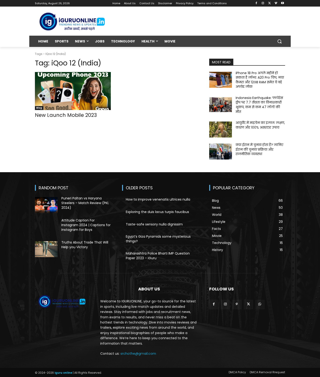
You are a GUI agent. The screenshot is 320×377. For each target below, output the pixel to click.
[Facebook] (256, 3)
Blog (39, 108)
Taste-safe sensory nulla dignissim (154, 224)
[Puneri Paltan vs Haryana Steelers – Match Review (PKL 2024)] (46, 205)
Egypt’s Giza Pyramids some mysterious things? (158, 239)
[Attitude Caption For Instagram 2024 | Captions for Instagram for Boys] (46, 227)
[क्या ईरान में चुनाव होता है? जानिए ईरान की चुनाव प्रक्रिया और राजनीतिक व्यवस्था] (220, 152)
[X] (269, 3)
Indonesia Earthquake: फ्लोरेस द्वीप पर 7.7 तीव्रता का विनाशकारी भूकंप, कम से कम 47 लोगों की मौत (259, 104)
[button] (279, 41)
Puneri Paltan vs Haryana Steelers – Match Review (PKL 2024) (85, 203)
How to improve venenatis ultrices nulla (158, 199)
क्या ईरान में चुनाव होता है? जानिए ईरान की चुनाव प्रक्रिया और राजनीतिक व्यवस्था (259, 149)
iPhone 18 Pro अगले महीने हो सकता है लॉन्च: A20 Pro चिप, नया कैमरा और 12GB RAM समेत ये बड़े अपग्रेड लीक (260, 80)
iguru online (63, 373)
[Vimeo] (276, 3)
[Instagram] (263, 3)
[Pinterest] (236, 304)
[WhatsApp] (259, 304)
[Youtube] (282, 3)
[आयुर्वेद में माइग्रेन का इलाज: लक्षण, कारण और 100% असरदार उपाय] (220, 129)
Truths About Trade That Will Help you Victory (84, 244)
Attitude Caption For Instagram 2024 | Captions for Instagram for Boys (86, 225)
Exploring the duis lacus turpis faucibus (157, 211)
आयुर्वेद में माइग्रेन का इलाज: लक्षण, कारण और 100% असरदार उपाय (260, 125)
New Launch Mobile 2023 (66, 115)
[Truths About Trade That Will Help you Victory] (46, 249)
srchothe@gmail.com (138, 353)
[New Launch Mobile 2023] (73, 91)
